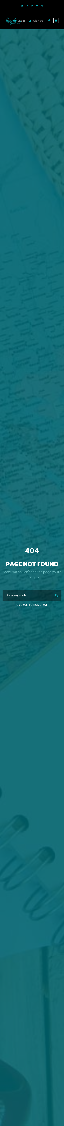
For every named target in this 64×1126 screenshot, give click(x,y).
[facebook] (27, 5)
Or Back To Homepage (32, 605)
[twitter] (37, 5)
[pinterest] (32, 5)
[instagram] (42, 5)
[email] (22, 5)
